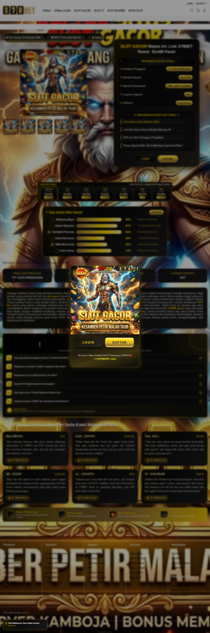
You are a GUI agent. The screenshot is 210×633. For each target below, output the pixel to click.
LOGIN (88, 342)
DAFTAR (119, 342)
